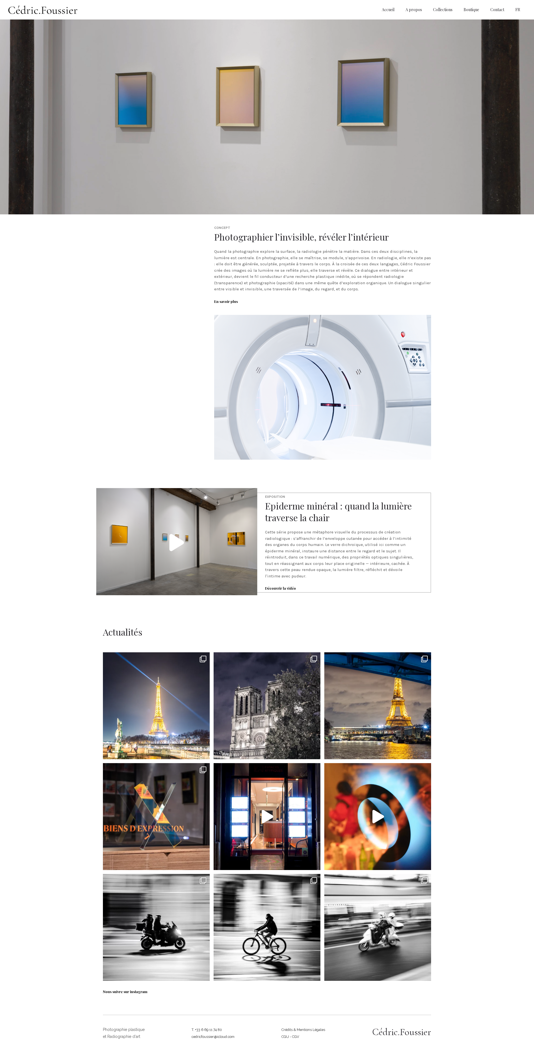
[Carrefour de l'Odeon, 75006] (377, 927)
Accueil (388, 9)
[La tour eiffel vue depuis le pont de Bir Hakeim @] (156, 705)
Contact (497, 9)
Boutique (471, 9)
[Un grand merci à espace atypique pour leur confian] (377, 816)
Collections (443, 9)
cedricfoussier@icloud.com (213, 1037)
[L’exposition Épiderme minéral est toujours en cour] (156, 816)
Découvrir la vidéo (280, 588)
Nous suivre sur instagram (125, 991)
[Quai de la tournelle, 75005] (156, 927)
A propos (414, 9)
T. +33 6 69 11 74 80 (207, 1030)
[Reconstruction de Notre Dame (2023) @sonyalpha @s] (267, 705)
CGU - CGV (290, 1037)
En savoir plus (226, 301)
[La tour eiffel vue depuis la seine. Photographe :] (377, 705)
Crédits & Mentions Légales (303, 1030)
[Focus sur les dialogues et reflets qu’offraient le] (267, 816)
